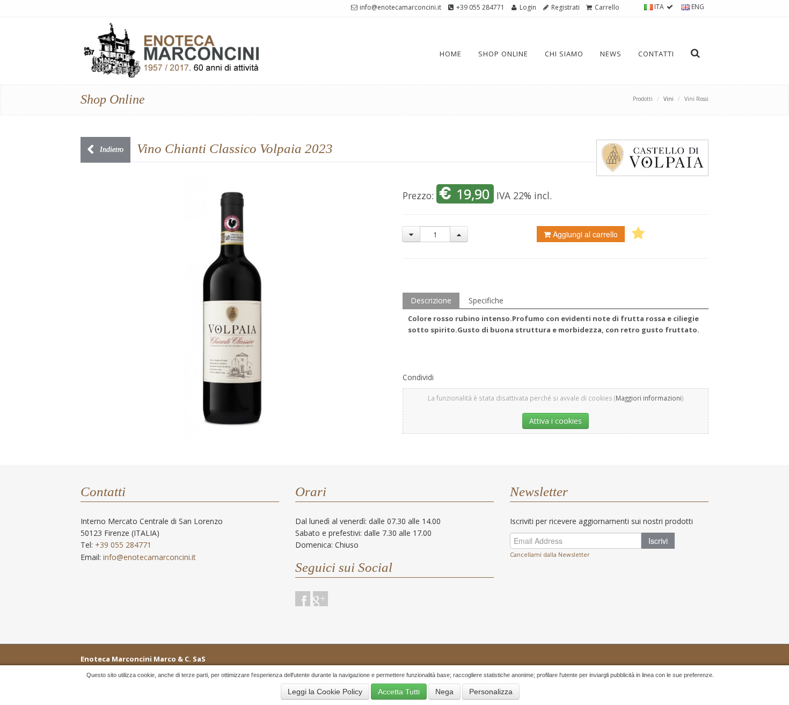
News (611, 54)
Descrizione (431, 300)
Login (527, 7)
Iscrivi (658, 540)
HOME (451, 54)
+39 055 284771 (480, 7)
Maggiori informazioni (649, 398)
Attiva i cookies (555, 421)
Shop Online (503, 54)
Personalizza (491, 691)
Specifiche (486, 300)
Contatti (656, 54)
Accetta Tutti (399, 691)
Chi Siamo (564, 54)
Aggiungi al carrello (585, 234)
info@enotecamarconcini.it (399, 7)
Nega (444, 691)
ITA (659, 6)
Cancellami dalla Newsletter (550, 554)
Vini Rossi (696, 99)
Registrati (565, 7)
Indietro (110, 150)
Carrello (606, 7)
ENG (697, 6)
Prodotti (643, 99)
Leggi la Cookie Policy (325, 691)
